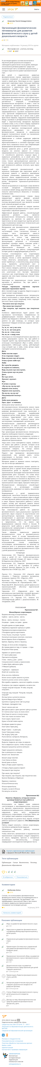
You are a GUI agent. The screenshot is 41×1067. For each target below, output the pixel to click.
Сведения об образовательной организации (17, 1031)
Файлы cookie (6, 1045)
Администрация (7, 1047)
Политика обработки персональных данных (17, 1043)
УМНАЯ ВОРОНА (14, 1054)
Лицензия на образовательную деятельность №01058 (17, 1027)
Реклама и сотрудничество (11, 1039)
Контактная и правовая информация (14, 1049)
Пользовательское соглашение (12, 1041)
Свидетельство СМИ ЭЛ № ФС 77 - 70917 (16, 1024)
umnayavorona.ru (15, 1064)
